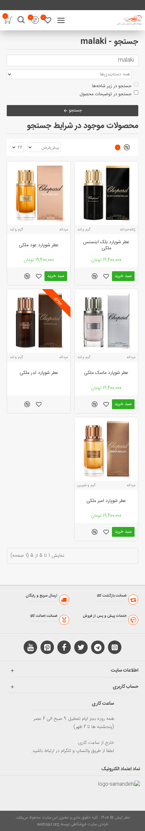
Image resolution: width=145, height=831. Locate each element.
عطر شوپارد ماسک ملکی (106, 373)
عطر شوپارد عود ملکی (39, 245)
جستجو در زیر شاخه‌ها (112, 86)
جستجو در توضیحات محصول (106, 94)
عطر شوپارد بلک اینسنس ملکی (106, 245)
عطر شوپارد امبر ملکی (106, 501)
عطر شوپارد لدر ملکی (39, 373)
